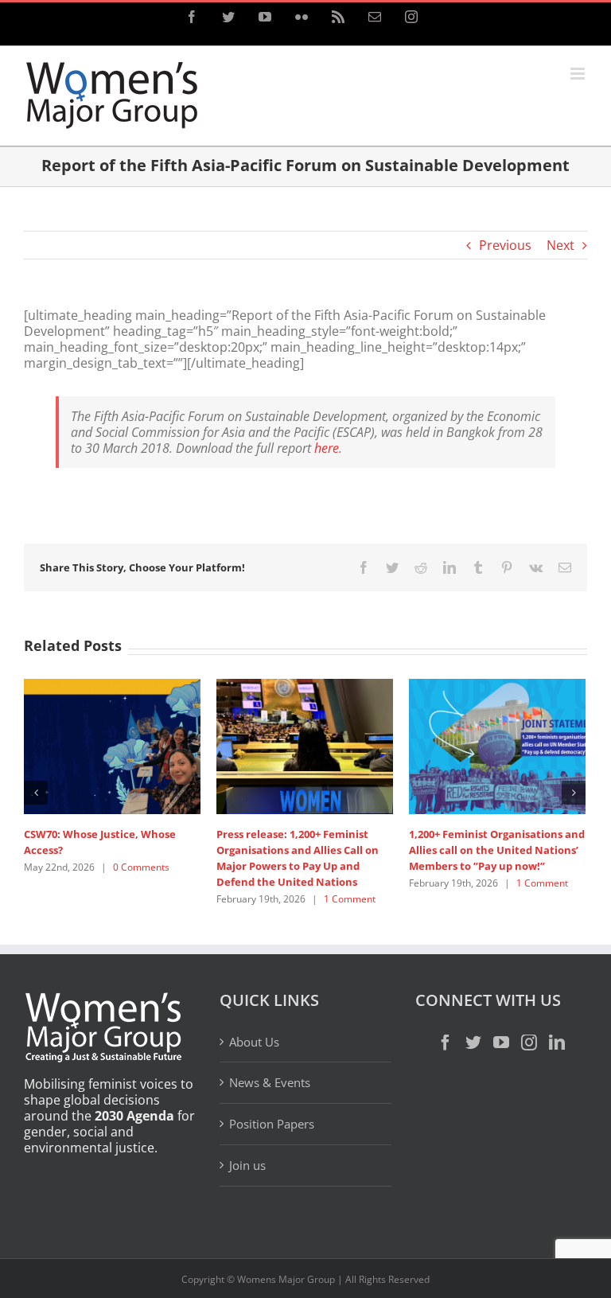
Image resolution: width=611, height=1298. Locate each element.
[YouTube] (501, 1042)
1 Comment (350, 899)
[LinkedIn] (557, 1042)
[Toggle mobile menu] (578, 73)
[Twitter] (473, 1042)
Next (560, 245)
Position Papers (271, 1124)
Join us (247, 1165)
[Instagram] (529, 1042)
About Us (254, 1042)
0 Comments (141, 867)
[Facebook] (445, 1042)
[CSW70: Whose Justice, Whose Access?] (112, 745)
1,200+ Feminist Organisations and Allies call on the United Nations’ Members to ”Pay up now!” (497, 850)
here (326, 448)
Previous (505, 245)
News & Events (269, 1082)
